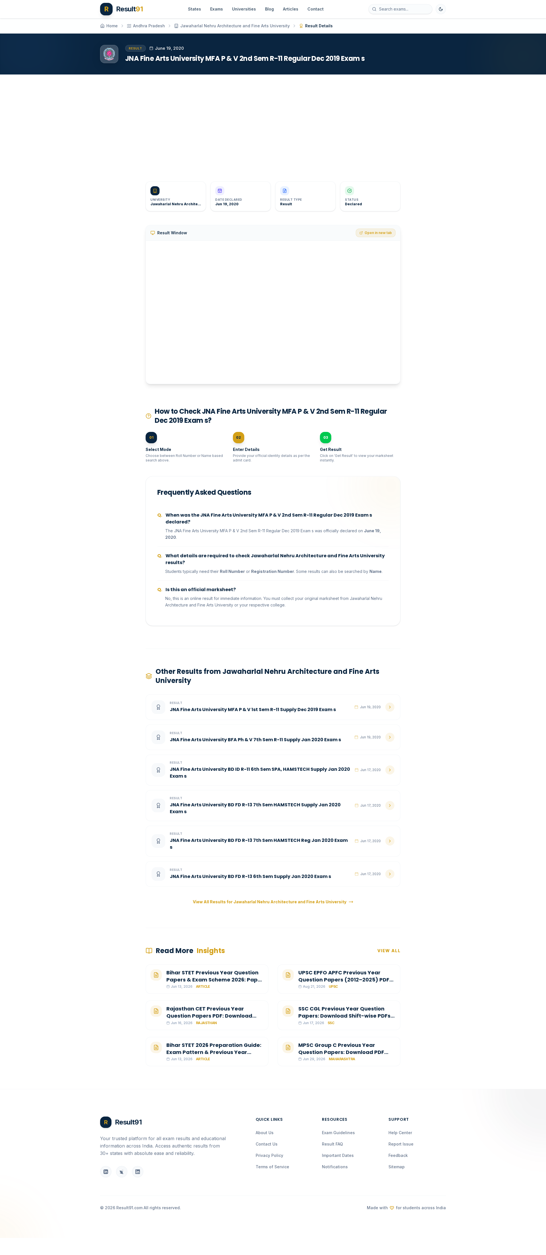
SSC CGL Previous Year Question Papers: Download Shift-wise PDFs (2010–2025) (344, 1015)
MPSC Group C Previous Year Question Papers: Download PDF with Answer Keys (341, 1052)
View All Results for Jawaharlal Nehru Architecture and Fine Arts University (269, 901)
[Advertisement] (270, 123)
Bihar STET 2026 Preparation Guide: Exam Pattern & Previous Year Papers (213, 1052)
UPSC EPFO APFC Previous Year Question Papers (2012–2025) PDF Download (343, 979)
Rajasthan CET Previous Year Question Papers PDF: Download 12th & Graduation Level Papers (209, 1015)
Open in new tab (378, 233)
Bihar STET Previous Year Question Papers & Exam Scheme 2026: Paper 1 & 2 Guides (214, 979)
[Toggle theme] (441, 9)
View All (388, 950)
